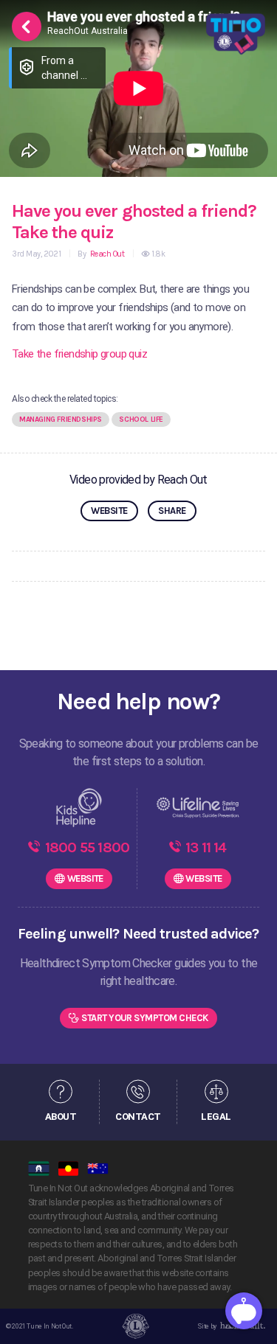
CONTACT (137, 1116)
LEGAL (215, 1116)
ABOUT (60, 1116)
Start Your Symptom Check (144, 1017)
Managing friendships (60, 419)
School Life (141, 419)
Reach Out (106, 254)
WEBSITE (109, 510)
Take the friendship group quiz (79, 354)
